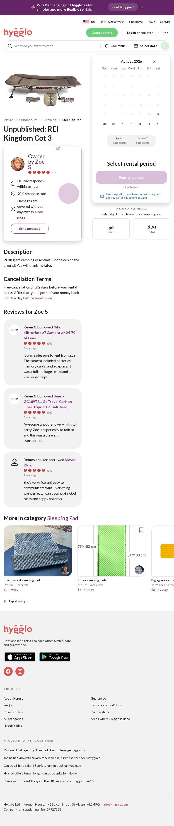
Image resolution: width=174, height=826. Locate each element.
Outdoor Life (28, 120)
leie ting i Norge (29, 773)
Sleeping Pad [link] (62, 518)
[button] (142, 7)
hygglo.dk (78, 750)
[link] (18, 32)
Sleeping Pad (72, 120)
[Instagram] (19, 671)
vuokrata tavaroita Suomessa (39, 758)
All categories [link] (13, 719)
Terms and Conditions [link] (106, 705)
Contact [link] (165, 22)
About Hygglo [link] (13, 698)
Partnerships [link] (100, 712)
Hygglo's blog (13, 725)
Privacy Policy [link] (13, 712)
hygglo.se (74, 765)
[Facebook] (8, 671)
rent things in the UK (39, 781)
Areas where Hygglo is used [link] (110, 719)
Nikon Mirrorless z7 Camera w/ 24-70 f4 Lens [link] (49, 332)
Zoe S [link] (36, 164)
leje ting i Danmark (36, 750)
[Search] (165, 46)
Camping (50, 120)
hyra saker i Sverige (31, 765)
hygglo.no (70, 773)
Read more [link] (43, 298)
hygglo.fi (94, 758)
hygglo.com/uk (84, 781)
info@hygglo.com (116, 804)
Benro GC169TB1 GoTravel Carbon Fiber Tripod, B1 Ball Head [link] (48, 401)
